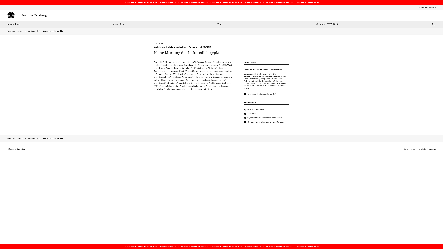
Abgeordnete (13, 24)
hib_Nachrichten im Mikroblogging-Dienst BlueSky (264, 118)
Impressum (432, 149)
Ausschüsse (118, 24)
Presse (20, 31)
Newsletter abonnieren (255, 109)
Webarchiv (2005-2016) (327, 24)
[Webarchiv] (26, 15)
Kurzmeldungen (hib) (32, 31)
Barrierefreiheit (409, 149)
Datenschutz (421, 149)
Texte (220, 24)
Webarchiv (11, 31)
